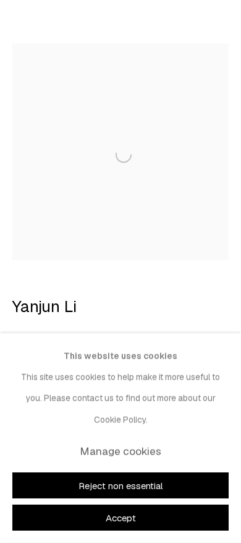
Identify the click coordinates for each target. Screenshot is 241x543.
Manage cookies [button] (120, 451)
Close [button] (219, 28)
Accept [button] (121, 518)
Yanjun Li (44, 306)
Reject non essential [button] (120, 486)
